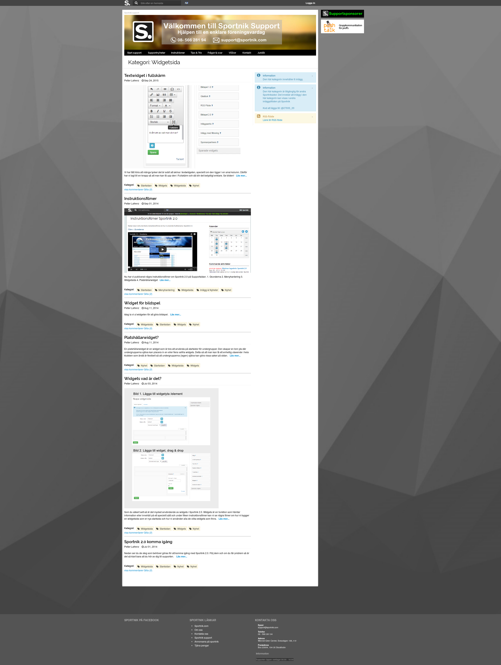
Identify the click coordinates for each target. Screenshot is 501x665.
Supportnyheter (156, 52)
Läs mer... (241, 175)
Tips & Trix (196, 52)
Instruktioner (178, 52)
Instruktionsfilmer (140, 198)
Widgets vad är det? (142, 378)
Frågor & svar (215, 52)
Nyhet (196, 185)
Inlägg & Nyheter (209, 290)
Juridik (261, 52)
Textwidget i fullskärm (144, 75)
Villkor (233, 52)
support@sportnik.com (268, 627)
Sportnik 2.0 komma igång (148, 541)
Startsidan (146, 185)
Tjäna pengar (202, 645)
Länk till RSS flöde (272, 119)
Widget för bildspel (142, 303)
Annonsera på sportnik (207, 641)
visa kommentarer (134, 189)
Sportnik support (131, 12)
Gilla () (148, 189)
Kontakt (247, 52)
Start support (134, 52)
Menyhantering (167, 290)
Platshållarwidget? (141, 337)
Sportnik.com (201, 625)
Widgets (163, 185)
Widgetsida (180, 185)
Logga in (310, 3)
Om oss (199, 629)
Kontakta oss (201, 633)
